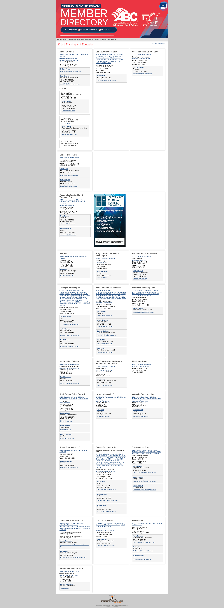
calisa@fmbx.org (102, 277)
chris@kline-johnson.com (104, 303)
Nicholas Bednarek (103, 331)
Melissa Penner (65, 69)
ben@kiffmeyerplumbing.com (69, 346)
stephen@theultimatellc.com (142, 559)
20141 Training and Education (109, 62)
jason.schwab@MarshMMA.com (143, 312)
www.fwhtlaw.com (65, 204)
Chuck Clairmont (66, 434)
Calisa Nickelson (102, 271)
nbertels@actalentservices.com (70, 84)
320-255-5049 (65, 123)
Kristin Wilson (65, 413)
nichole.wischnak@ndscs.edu (69, 575)
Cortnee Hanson (138, 67)
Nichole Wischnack (66, 584)
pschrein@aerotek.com (69, 134)
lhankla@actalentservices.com (69, 60)
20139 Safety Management (68, 303)
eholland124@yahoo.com (140, 366)
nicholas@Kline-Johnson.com (106, 335)
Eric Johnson (101, 311)
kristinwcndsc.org (65, 403)
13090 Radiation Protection (144, 451)
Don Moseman (65, 426)
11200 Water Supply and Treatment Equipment (74, 294)
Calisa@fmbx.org (101, 262)
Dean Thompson (65, 228)
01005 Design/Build (66, 290)
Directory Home (62, 40)
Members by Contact (92, 40)
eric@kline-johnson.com (104, 315)
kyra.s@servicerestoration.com (106, 511)
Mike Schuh (100, 348)
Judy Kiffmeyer (65, 329)
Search (113, 40)
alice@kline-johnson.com (105, 326)
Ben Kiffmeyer (65, 340)
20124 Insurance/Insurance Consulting (144, 292)
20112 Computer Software (111, 525)
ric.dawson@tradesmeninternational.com (73, 557)
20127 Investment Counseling (141, 523)
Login (163, 5)
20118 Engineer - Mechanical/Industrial (71, 301)
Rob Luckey (64, 269)
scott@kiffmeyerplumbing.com (69, 324)
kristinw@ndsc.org (66, 421)
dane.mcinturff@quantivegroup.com (144, 472)
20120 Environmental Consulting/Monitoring (109, 464)
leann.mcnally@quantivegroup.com (144, 490)
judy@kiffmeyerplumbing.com (69, 335)
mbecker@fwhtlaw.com (67, 205)
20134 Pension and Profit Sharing (106, 61)
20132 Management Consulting (114, 59)
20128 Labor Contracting (67, 54)
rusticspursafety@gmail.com (69, 467)
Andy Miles (136, 547)
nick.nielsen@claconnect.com (106, 80)
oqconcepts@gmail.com (140, 401)
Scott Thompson (65, 377)
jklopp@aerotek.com (68, 111)
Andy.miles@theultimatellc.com (143, 551)
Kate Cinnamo (65, 180)
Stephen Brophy (138, 555)
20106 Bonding (137, 290)
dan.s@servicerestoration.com (105, 471)
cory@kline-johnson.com (104, 344)
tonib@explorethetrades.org (69, 175)
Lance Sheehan (138, 477)
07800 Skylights (116, 297)
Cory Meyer (101, 340)
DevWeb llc (115, 606)
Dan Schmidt (101, 481)
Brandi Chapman (66, 461)
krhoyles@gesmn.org (139, 260)
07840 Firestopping (77, 294)
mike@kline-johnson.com (105, 352)
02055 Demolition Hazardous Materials (110, 459)
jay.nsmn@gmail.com (102, 401)
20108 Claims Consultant (110, 56)
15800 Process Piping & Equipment (71, 299)
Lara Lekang (101, 379)
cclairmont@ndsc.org (67, 438)
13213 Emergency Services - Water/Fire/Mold (108, 461)
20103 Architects (65, 523)
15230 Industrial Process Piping (75, 296)
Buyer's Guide (105, 40)
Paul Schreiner (67, 126)
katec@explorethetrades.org (69, 186)
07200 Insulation (120, 292)
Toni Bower (64, 169)
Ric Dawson (64, 551)
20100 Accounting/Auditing (104, 54)
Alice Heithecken (102, 320)
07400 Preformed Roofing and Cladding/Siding (111, 294)
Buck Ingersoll (138, 410)
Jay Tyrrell (100, 410)
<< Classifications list (158, 44)
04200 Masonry (101, 290)
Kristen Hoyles (138, 271)
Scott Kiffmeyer (65, 316)
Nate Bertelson (65, 76)
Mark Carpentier (102, 539)
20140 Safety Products (67, 256)
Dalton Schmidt (102, 494)
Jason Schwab (138, 308)
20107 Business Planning (104, 523)
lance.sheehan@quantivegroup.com (144, 481)
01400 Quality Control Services (142, 450)
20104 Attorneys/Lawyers (67, 200)
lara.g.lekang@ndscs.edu (104, 370)
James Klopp (66, 101)
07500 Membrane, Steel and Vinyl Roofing (109, 295)
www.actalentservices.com (68, 58)
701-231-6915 (64, 588)
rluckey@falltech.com (67, 275)
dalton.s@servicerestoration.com (107, 500)
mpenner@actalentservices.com (70, 71)
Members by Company (76, 40)
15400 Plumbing (81, 297)
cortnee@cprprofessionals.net (141, 58)
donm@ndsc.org (65, 430)
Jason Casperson (66, 541)
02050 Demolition (114, 459)
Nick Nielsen (101, 75)
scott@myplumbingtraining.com (69, 368)
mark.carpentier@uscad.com (105, 530)
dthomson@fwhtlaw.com (68, 235)
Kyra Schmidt (101, 505)
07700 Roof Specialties (103, 297)
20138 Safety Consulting (81, 302)
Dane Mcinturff (138, 466)
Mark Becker (64, 216)
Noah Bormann (138, 536)
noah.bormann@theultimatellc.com (144, 542)
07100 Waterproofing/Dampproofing (105, 291)
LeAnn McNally (138, 486)
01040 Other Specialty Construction (107, 454)
